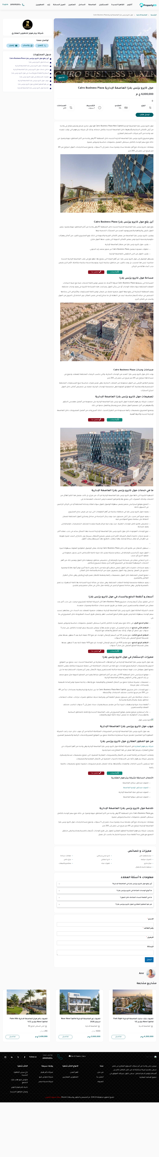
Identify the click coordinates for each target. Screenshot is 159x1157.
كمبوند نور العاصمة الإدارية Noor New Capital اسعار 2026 (80, 1020)
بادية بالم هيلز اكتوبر (19, 1087)
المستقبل (103, 5)
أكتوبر (129, 5)
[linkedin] (11, 1057)
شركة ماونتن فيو (46, 1077)
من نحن (100, 1072)
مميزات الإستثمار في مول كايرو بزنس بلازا (34, 77)
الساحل (82, 5)
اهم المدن (74, 1072)
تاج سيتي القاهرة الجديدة (21, 1073)
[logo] (148, 5)
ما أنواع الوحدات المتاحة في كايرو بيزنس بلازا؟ (134, 891)
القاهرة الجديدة (117, 5)
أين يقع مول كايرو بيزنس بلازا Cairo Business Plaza (29, 58)
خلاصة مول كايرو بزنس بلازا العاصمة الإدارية (33, 88)
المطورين (40, 5)
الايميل (150, 938)
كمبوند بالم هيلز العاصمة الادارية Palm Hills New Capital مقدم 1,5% (28, 1020)
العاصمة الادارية (142, 15)
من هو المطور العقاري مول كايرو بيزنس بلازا (33, 84)
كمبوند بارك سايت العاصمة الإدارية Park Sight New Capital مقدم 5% (133, 1020)
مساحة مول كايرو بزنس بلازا (39, 62)
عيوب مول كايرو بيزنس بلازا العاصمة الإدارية (33, 81)
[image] (132, 1002)
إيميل (11, 46)
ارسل (149, 960)
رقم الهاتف (148, 928)
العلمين (72, 5)
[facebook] (24, 1057)
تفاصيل (118, 1037)
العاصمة (92, 5)
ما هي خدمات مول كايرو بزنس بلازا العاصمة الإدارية (31, 70)
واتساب (113, 272)
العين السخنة (59, 5)
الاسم (150, 919)
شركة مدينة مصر (46, 1082)
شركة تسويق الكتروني (53, 1097)
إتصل (40, 46)
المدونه (100, 1082)
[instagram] (5, 1057)
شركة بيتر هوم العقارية (143, 747)
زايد (48, 5)
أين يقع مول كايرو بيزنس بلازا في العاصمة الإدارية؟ (132, 884)
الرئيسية (154, 15)
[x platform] (18, 1057)
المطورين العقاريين (70, 1077)
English (5, 5)
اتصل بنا (95, 272)
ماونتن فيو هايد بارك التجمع (19, 1081)
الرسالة (150, 947)
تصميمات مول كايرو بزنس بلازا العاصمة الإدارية (32, 66)
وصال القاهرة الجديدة (19, 1092)
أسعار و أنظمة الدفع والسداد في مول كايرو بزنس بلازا (30, 73)
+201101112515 (15, 5)
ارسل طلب (144, 115)
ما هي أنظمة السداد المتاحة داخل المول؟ (136, 897)
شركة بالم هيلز (47, 1072)
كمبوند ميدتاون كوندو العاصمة (135, 788)
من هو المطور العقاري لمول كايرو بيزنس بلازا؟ (133, 904)
